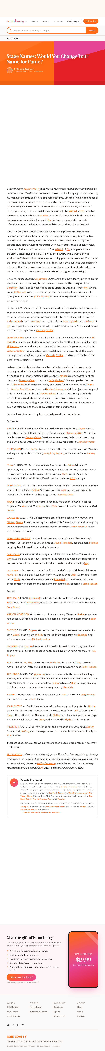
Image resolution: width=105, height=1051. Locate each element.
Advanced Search (38, 1011)
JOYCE (10, 428)
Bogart (60, 453)
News (44, 21)
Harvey (90, 694)
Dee (22, 389)
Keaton (93, 583)
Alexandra (18, 384)
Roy (94, 650)
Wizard (73, 211)
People (61, 799)
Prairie (38, 634)
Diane (57, 579)
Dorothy (43, 215)
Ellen (72, 478)
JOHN (10, 706)
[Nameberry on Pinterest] (17, 1025)
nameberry (17, 1036)
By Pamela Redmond (24, 69)
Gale (75, 321)
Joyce (81, 428)
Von (59, 662)
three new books (28, 809)
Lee (33, 699)
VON (17, 554)
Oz (82, 211)
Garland (17, 321)
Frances (38, 296)
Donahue (50, 393)
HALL (17, 570)
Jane (81, 442)
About (80, 1011)
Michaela (71, 433)
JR (25, 662)
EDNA (10, 465)
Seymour (89, 442)
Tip (49, 220)
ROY (9, 662)
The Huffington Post (42, 799)
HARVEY (11, 694)
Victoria (40, 330)
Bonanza (82, 634)
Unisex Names (13, 1016)
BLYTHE (18, 706)
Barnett (21, 292)
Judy (9, 321)
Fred (9, 735)
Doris (53, 662)
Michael (36, 639)
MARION (11, 614)
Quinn (79, 433)
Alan (64, 687)
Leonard (29, 646)
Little (16, 634)
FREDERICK (13, 726)
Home (9, 38)
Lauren (91, 453)
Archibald (34, 598)
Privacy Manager (43, 1046)
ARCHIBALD (13, 598)
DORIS (10, 554)
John (93, 618)
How (28, 389)
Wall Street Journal (78, 793)
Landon (45, 639)
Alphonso (39, 674)
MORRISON (23, 614)
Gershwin (12, 287)
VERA (10, 538)
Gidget (90, 384)
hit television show (55, 806)
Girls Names (12, 1007)
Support (56, 1046)
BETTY (10, 449)
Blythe (91, 706)
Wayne (10, 623)
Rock (84, 667)
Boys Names (12, 1011)
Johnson (58, 389)
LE (17, 517)
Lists (33, 21)
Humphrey (49, 453)
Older (83, 806)
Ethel (46, 296)
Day (86, 563)
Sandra (15, 389)
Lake (70, 494)
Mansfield (67, 542)
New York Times (56, 793)
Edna (71, 465)
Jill (15, 292)
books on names (69, 787)
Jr (65, 389)
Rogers (10, 655)
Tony (85, 287)
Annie (10, 574)
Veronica (62, 494)
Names (21, 21)
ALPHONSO (13, 674)
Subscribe (91, 21)
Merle (49, 389)
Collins (49, 330)
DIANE (10, 570)
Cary (9, 607)
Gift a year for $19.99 (21, 977)
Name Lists (35, 1007)
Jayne (57, 542)
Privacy (32, 1046)
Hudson (92, 667)
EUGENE (11, 630)
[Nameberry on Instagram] (22, 1025)
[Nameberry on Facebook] (12, 1025)
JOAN (17, 449)
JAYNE (16, 538)
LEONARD (12, 646)
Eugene (33, 630)
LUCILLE (11, 517)
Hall (16, 574)
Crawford (81, 526)
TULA (10, 501)
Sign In (76, 21)
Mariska (93, 542)
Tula (54, 506)
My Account (59, 1016)
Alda (70, 687)
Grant (16, 607)
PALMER (25, 538)
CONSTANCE (14, 485)
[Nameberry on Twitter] (8, 1025)
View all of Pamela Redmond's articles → (42, 812)
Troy (42, 393)
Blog (79, 1007)
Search (92, 30)
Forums (57, 21)
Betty (34, 449)
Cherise (11, 510)
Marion (81, 614)
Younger (24, 806)
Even (9, 715)
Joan (72, 526)
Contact (81, 1016)
